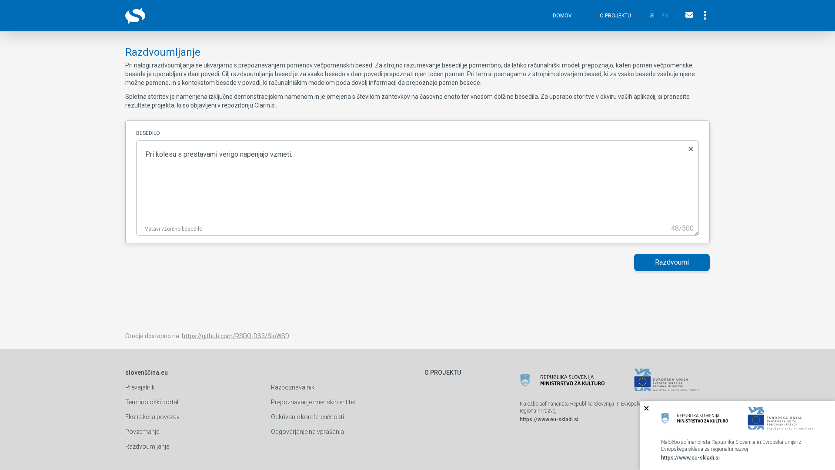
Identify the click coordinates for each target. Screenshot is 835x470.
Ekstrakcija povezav (152, 416)
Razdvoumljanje (147, 446)
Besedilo (148, 133)
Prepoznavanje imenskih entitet (313, 402)
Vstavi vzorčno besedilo (173, 229)
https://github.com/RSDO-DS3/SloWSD (235, 335)
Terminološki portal (151, 402)
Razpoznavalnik (292, 387)
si (652, 16)
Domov (562, 16)
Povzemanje (142, 431)
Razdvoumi (672, 262)
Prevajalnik (140, 387)
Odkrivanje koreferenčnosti (307, 416)
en (664, 16)
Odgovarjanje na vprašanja (307, 431)
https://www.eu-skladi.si (549, 419)
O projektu (615, 16)
